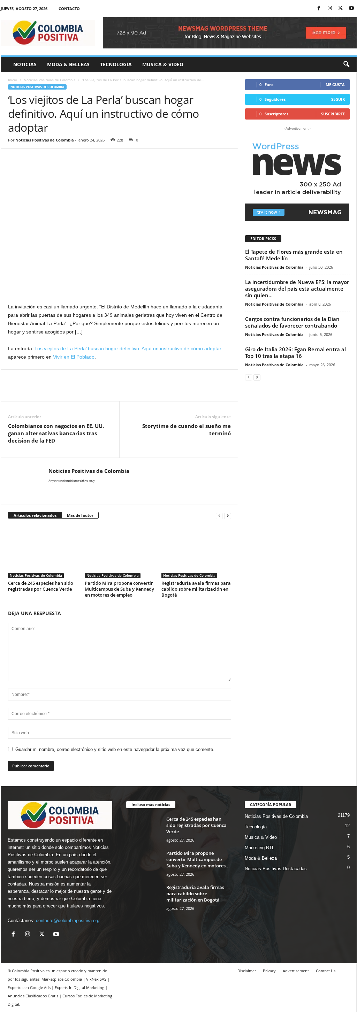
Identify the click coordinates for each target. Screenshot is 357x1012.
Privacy (269, 970)
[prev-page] (219, 515)
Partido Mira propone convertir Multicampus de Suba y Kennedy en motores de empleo (119, 589)
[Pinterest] (47, 159)
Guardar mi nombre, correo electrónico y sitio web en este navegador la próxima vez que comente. (114, 749)
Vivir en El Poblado (73, 357)
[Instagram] (330, 8)
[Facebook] (319, 8)
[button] (346, 64)
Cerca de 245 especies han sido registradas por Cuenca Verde (40, 586)
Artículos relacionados (35, 515)
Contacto (69, 8)
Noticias (25, 64)
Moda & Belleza (68, 64)
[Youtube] (351, 8)
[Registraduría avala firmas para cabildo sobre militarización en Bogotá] (196, 552)
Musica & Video (162, 64)
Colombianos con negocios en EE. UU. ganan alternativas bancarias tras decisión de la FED (56, 433)
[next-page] (227, 515)
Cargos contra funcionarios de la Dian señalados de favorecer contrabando (292, 322)
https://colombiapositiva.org (71, 481)
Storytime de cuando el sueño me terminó (186, 429)
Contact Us (325, 970)
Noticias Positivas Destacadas (276, 868)
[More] (79, 159)
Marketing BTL (259, 847)
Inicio (12, 79)
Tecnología (116, 64)
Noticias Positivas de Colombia (50, 79)
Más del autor (80, 515)
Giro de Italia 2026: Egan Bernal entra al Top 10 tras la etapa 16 (295, 352)
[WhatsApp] (63, 159)
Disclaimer (246, 970)
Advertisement (296, 970)
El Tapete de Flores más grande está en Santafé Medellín (294, 255)
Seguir (338, 99)
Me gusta (335, 84)
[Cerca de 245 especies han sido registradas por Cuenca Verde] (43, 552)
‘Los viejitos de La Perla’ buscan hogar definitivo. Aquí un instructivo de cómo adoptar (127, 348)
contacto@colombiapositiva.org (67, 920)
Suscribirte (333, 113)
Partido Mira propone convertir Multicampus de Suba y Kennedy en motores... (198, 859)
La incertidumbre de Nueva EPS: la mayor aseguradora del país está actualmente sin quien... (297, 288)
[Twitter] (340, 8)
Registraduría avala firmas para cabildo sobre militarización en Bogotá (196, 589)
